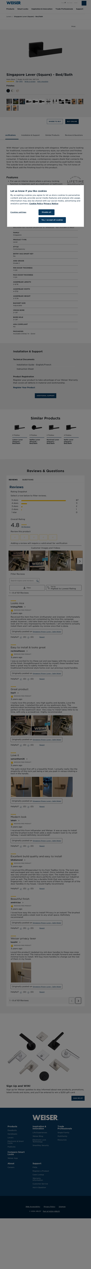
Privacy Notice (51, 204)
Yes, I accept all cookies (52, 220)
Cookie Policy (36, 204)
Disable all (46, 212)
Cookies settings (18, 212)
